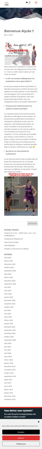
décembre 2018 (9, 396)
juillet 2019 (8, 380)
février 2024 (8, 277)
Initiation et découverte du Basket (16, 249)
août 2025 (7, 258)
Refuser (21, 438)
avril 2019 (7, 383)
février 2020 (8, 360)
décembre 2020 (9, 333)
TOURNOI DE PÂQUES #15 (13, 239)
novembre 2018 (9, 399)
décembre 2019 (9, 366)
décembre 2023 (9, 281)
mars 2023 (8, 294)
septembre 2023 (10, 284)
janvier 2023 (8, 297)
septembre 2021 (10, 330)
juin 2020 (7, 347)
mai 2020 (7, 350)
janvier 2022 (8, 324)
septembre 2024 (10, 271)
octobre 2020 (9, 337)
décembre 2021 (9, 327)
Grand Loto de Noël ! (11, 242)
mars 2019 (8, 386)
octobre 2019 (9, 373)
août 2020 (7, 343)
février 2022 (8, 320)
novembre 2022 (9, 304)
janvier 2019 (8, 393)
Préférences (21, 444)
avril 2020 (7, 353)
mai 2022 (7, 310)
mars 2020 (8, 356)
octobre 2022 (9, 307)
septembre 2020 (10, 340)
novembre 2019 (9, 370)
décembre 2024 (9, 264)
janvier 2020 (8, 363)
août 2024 (7, 274)
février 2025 (8, 261)
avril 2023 (7, 291)
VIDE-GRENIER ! (9, 245)
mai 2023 (7, 287)
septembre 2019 (10, 376)
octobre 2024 (9, 267)
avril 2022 (7, 314)
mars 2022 (8, 317)
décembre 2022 (9, 300)
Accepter (21, 432)
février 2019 (8, 389)
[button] (39, 422)
